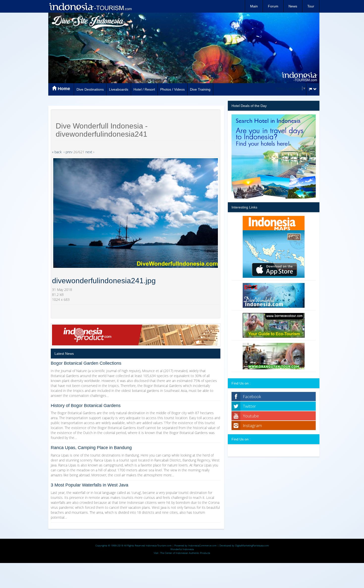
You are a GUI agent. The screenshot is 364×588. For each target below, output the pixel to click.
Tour (310, 6)
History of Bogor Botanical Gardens (86, 405)
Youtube (251, 416)
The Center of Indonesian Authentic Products (185, 553)
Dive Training (200, 89)
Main (254, 6)
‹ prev (68, 152)
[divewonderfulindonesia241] (135, 213)
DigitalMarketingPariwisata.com (252, 545)
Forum (273, 6)
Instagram (252, 425)
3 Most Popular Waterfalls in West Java (89, 485)
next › (89, 152)
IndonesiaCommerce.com (202, 545)
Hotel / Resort (144, 89)
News (292, 6)
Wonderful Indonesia (182, 549)
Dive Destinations (90, 89)
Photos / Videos (172, 89)
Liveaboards (118, 89)
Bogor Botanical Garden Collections (86, 363)
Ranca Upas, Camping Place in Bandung (91, 447)
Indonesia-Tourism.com (159, 545)
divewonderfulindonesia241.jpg (104, 281)
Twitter (249, 406)
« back (57, 152)
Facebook (252, 396)
